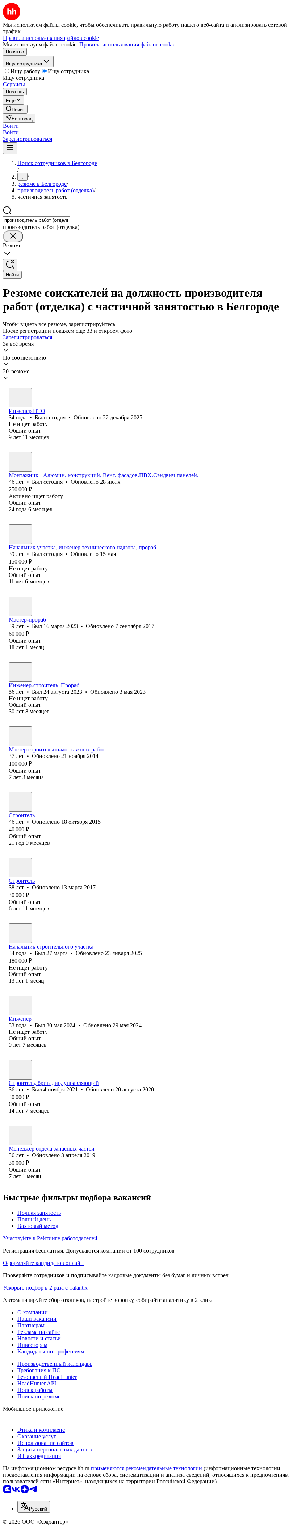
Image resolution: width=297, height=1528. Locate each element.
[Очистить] (13, 236)
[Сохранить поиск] (10, 265)
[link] (15, 109)
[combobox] (36, 220)
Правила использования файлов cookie (127, 44)
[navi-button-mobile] (10, 148)
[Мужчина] (20, 397)
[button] (11, 126)
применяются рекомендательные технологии (146, 1468)
